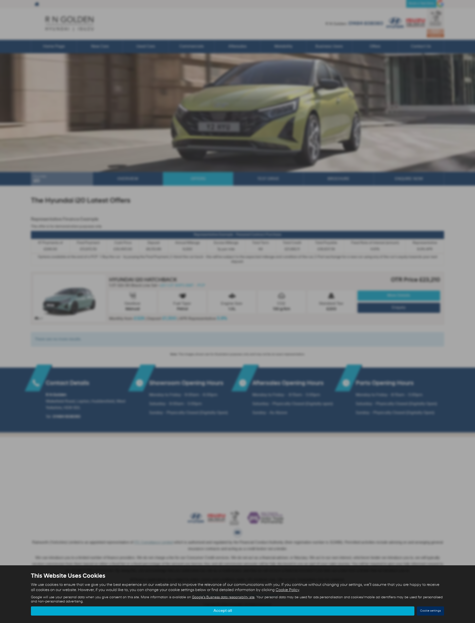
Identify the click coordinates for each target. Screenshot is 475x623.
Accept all (223, 611)
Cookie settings (430, 610)
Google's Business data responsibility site (223, 597)
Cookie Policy (287, 590)
